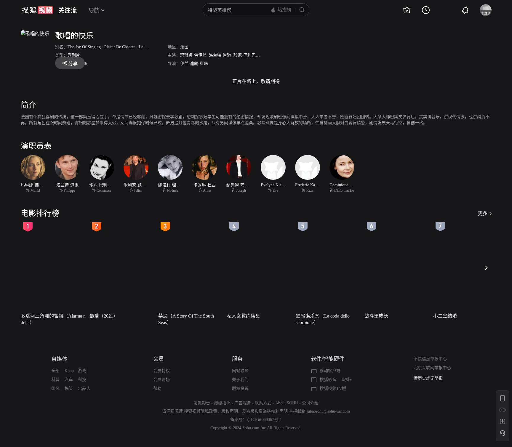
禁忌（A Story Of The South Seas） (186, 319)
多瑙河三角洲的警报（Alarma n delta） (53, 319)
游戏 (82, 371)
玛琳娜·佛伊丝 (193, 55)
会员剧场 (161, 379)
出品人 (84, 388)
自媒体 (59, 359)
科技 (82, 379)
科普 (55, 379)
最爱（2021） (103, 315)
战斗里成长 (376, 315)
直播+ (346, 379)
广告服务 (242, 403)
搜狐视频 (37, 10)
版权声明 (229, 411)
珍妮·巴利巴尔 (246, 55)
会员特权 (161, 371)
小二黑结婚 (445, 315)
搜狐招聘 (222, 403)
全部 (55, 371)
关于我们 (240, 379)
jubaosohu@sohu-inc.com (328, 411)
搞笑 (69, 388)
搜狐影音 (328, 379)
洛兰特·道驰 (220, 55)
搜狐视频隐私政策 (200, 411)
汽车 (69, 379)
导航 (94, 10)
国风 (55, 388)
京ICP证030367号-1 (264, 419)
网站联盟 (240, 371)
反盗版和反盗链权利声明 (265, 411)
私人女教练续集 (243, 315)
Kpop (69, 371)
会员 (158, 359)
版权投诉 (240, 388)
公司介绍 (310, 403)
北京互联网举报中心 (432, 368)
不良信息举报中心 (430, 359)
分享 (73, 63)
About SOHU (286, 403)
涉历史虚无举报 (428, 378)
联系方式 (263, 403)
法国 (184, 47)
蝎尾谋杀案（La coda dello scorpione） (323, 319)
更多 (482, 213)
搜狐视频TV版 (333, 388)
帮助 (157, 388)
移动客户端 (330, 371)
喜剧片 (74, 55)
